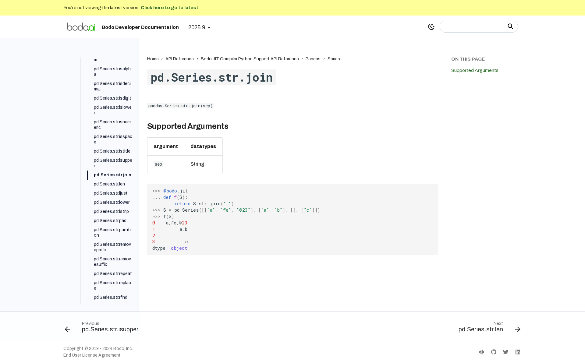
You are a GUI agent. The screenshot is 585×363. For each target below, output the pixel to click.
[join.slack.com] (481, 352)
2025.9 (196, 27)
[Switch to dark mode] (431, 26)
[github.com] (493, 352)
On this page (468, 59)
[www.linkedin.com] (517, 352)
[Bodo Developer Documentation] (81, 26)
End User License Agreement (92, 355)
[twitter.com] (505, 352)
